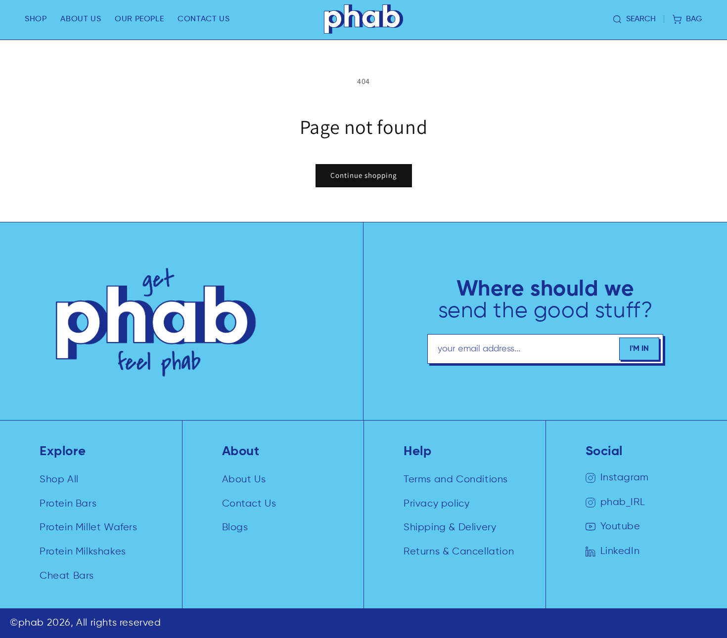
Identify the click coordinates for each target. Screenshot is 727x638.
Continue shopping (363, 175)
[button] (35, 19)
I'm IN (639, 349)
